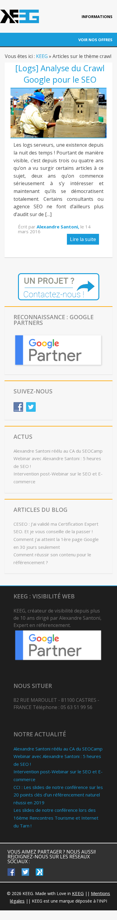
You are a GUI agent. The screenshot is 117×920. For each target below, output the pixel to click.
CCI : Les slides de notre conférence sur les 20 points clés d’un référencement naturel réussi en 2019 (58, 794)
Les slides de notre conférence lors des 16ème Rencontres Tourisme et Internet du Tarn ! (56, 817)
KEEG (42, 56)
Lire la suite (83, 239)
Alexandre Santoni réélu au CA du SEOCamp (58, 451)
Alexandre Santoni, (58, 227)
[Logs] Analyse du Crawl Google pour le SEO (60, 74)
